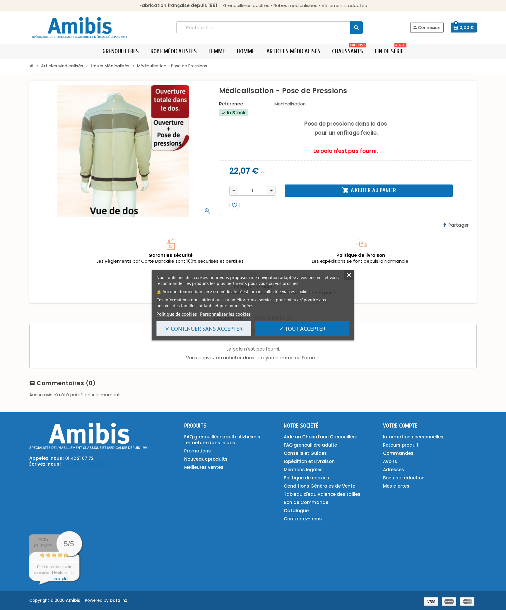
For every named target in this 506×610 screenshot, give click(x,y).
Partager (458, 225)
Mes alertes (396, 486)
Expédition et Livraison (309, 461)
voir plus (62, 578)
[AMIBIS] (79, 27)
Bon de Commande (306, 502)
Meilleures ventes (203, 467)
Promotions (197, 451)
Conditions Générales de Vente (319, 486)
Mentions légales (303, 470)
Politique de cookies (176, 314)
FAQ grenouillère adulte (310, 445)
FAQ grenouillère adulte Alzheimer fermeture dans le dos (222, 440)
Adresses (393, 470)
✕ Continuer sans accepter (203, 328)
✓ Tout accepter (302, 328)
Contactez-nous (303, 519)
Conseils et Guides (305, 453)
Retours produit (401, 445)
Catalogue (296, 511)
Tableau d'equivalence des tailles (322, 494)
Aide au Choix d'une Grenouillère (320, 437)
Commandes (398, 453)
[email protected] (82, 464)
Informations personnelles (413, 437)
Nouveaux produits (206, 459)
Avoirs (390, 461)
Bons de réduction (404, 478)
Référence (231, 104)
